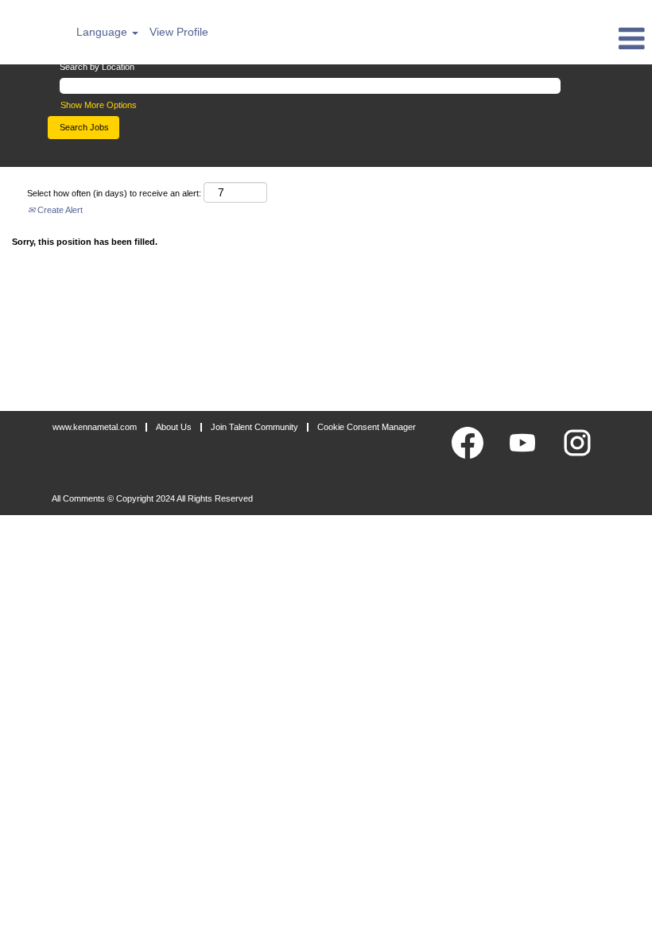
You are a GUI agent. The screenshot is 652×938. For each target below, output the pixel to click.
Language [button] (103, 31)
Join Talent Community (254, 427)
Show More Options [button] (98, 105)
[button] (543, 38)
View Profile (178, 31)
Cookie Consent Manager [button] (366, 427)
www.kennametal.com (94, 427)
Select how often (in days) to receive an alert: (114, 193)
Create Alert (59, 210)
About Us (174, 427)
